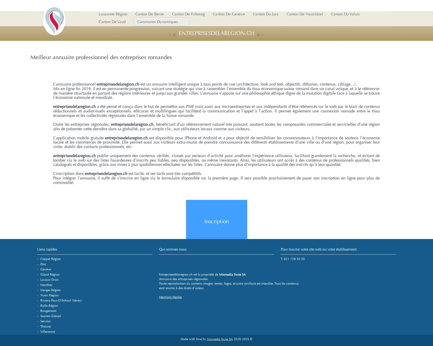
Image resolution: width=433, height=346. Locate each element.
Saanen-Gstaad (50, 316)
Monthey (46, 285)
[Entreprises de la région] (54, 5)
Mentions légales (170, 297)
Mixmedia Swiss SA (220, 339)
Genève (45, 269)
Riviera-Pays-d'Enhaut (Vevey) (61, 300)
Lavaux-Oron (49, 280)
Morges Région (50, 290)
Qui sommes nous (173, 249)
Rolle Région (49, 306)
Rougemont (48, 311)
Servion (45, 321)
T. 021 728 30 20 (293, 259)
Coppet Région (50, 259)
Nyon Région (49, 295)
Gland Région (50, 274)
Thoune (45, 326)
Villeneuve (47, 332)
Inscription (216, 221)
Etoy (43, 264)
